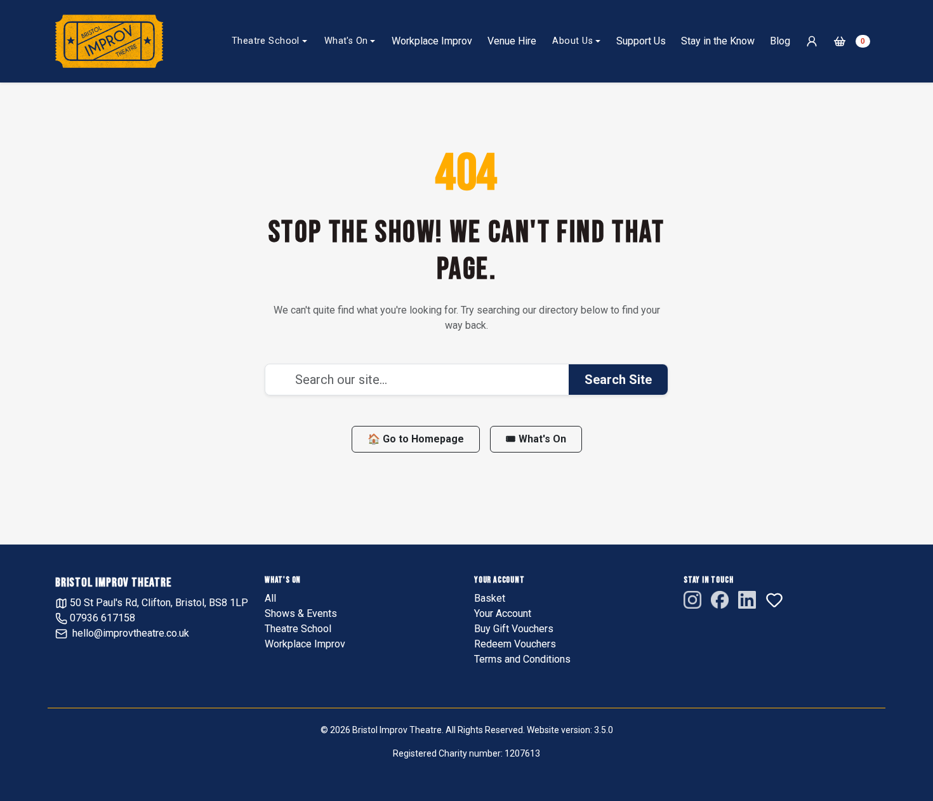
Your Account (502, 613)
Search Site (618, 379)
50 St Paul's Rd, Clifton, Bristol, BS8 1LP (157, 603)
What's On (346, 41)
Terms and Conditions (522, 659)
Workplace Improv (432, 41)
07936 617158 (101, 618)
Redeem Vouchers (515, 644)
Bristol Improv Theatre (113, 582)
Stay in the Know (718, 41)
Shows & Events (301, 613)
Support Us (641, 41)
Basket (489, 598)
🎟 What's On (536, 439)
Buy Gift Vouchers (513, 629)
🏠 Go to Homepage (415, 439)
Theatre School (266, 41)
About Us (572, 41)
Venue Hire (511, 41)
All (270, 598)
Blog (780, 41)
